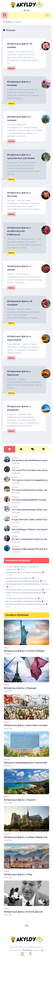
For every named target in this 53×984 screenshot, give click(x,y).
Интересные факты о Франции (20, 688)
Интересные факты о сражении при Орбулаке (25, 604)
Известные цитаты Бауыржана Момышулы (24, 593)
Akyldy (8, 22)
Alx (42, 950)
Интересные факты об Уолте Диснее (23, 911)
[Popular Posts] (20, 449)
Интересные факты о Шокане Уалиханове (24, 572)
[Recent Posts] (9, 449)
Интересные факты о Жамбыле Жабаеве (23, 601)
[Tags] (43, 449)
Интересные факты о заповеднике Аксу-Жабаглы (27, 584)
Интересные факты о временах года (21, 598)
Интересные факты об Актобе (19, 578)
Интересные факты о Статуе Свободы (24, 650)
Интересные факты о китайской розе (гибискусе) (19, 231)
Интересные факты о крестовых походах (26, 725)
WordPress (27, 950)
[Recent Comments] (32, 449)
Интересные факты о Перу (18, 874)
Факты (11, 68)
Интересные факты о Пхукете (20, 799)
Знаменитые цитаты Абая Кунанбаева (22, 581)
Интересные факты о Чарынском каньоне (24, 590)
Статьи (15, 458)
